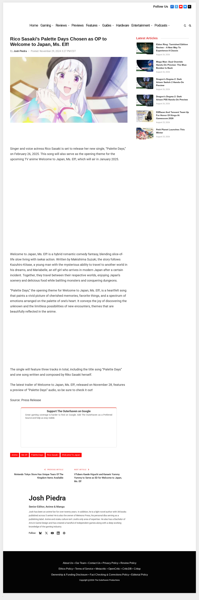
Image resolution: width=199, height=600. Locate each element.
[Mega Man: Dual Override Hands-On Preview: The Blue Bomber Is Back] (144, 66)
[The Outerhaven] (99, 14)
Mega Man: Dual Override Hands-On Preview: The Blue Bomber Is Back (171, 64)
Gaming (45, 25)
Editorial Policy (139, 574)
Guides (106, 25)
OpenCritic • (115, 568)
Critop (137, 568)
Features (91, 25)
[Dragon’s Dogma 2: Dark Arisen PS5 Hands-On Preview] (144, 100)
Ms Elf (24, 455)
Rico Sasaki (52, 455)
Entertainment (140, 25)
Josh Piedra (20, 51)
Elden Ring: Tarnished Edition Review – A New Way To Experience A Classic (172, 47)
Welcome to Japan (71, 455)
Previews (77, 25)
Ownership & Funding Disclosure (69, 574)
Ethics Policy (66, 568)
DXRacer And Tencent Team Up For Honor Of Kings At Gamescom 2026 (172, 115)
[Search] (189, 25)
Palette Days (37, 455)
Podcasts (161, 25)
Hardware (122, 25)
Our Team (80, 563)
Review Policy (128, 563)
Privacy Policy (110, 563)
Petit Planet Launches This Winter (170, 131)
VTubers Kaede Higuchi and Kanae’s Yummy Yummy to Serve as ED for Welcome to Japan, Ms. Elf (98, 478)
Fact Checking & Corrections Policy (109, 574)
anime (15, 455)
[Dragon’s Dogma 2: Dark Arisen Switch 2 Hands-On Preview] (144, 83)
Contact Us (94, 563)
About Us (68, 563)
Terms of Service (84, 568)
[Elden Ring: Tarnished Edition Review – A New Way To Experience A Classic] (144, 48)
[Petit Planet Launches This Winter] (144, 133)
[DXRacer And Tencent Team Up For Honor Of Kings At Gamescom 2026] (144, 116)
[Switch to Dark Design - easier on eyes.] (185, 25)
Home (34, 25)
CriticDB (127, 568)
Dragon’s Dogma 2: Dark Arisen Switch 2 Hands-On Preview (170, 82)
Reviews (61, 25)
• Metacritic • (100, 568)
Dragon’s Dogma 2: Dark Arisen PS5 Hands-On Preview (172, 98)
